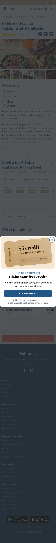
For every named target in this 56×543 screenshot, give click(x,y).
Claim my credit (28, 293)
